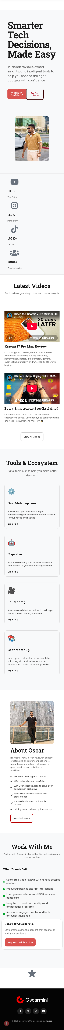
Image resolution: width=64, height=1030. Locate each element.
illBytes (49, 1021)
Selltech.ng (16, 602)
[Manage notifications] (6, 1023)
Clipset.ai (15, 554)
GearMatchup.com (22, 503)
